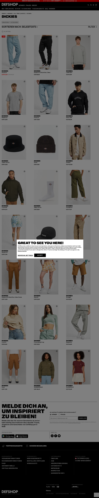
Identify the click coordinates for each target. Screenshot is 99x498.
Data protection (22, 251)
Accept (40, 255)
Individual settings (25, 255)
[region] (50, 249)
